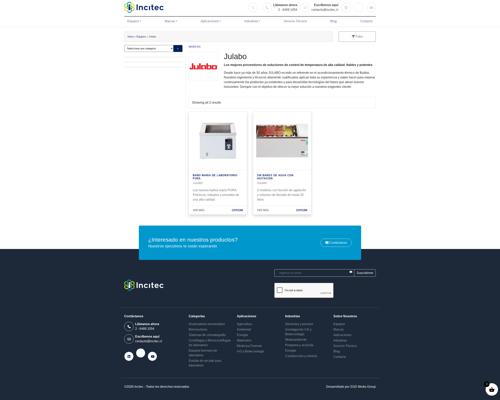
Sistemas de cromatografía (207, 335)
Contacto (366, 21)
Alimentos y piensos (299, 324)
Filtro (359, 36)
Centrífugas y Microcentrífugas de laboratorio (210, 343)
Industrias (251, 21)
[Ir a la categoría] (177, 48)
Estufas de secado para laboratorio (205, 363)
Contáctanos (338, 242)
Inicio (131, 36)
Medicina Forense (249, 346)
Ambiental (244, 329)
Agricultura (244, 324)
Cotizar (237, 210)
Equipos (133, 21)
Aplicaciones (210, 21)
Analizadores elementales (207, 324)
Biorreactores (198, 329)
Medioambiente (296, 339)
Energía (242, 335)
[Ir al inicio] (143, 7)
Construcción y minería (301, 356)
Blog (333, 21)
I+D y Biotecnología (250, 351)
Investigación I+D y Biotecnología (298, 332)
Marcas (170, 21)
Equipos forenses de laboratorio (203, 353)
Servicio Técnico (295, 21)
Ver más (198, 210)
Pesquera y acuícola (299, 345)
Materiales (244, 340)
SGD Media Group (363, 386)
